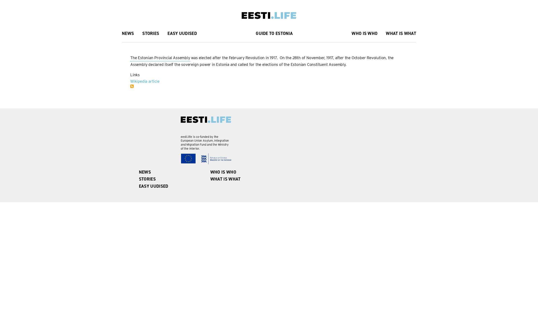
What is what (401, 33)
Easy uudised (182, 33)
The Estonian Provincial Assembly (160, 58)
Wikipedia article (145, 81)
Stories (150, 33)
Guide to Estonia (274, 33)
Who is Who (364, 33)
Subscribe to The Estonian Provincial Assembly (132, 86)
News (128, 33)
